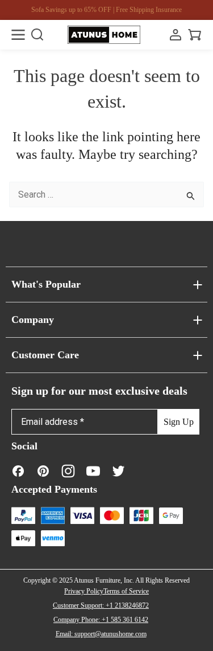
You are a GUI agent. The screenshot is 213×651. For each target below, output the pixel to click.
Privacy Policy (83, 591)
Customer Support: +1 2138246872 (101, 605)
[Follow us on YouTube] (93, 471)
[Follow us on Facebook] (18, 471)
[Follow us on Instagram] (68, 471)
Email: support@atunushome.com (101, 634)
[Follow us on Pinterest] (43, 471)
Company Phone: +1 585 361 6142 (100, 620)
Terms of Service (126, 591)
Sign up (179, 422)
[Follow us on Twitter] (118, 471)
